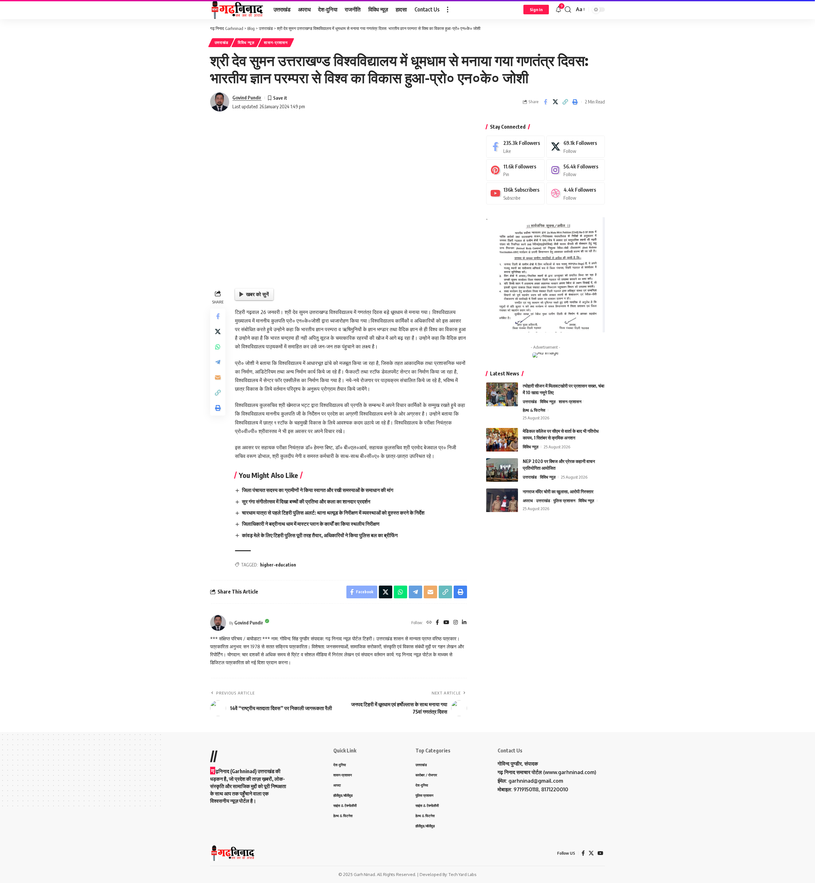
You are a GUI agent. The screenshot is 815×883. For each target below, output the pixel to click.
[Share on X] (555, 102)
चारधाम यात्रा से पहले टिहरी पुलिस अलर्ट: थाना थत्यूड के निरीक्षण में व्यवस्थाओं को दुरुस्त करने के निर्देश (333, 512)
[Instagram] (455, 622)
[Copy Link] (565, 102)
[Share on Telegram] (217, 361)
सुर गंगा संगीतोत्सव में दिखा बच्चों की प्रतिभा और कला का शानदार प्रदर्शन (306, 501)
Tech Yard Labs (463, 874)
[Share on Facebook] (545, 102)
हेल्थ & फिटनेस (534, 410)
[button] (447, 9)
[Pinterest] (515, 170)
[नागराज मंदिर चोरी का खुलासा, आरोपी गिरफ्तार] (502, 500)
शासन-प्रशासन (275, 42)
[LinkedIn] (464, 622)
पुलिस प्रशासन (564, 500)
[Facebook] (437, 622)
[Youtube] (515, 193)
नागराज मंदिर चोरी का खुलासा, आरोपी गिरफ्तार (558, 492)
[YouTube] (446, 622)
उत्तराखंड (221, 42)
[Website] (429, 622)
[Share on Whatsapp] (217, 346)
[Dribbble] (575, 193)
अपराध (528, 500)
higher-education (278, 564)
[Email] (217, 377)
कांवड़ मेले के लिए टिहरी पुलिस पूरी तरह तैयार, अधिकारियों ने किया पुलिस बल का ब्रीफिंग (320, 535)
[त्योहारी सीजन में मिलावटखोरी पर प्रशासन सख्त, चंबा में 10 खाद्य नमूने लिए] (502, 394)
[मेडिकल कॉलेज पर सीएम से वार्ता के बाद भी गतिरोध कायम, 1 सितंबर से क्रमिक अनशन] (502, 440)
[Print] (574, 102)
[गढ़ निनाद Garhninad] (236, 9)
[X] (575, 147)
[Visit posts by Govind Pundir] (219, 101)
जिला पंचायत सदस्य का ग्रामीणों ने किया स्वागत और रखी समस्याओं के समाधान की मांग (317, 490)
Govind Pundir (246, 97)
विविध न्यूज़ (246, 42)
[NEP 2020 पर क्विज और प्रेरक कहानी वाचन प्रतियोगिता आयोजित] (502, 470)
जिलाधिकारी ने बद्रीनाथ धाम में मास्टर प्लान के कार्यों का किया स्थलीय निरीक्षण (310, 524)
